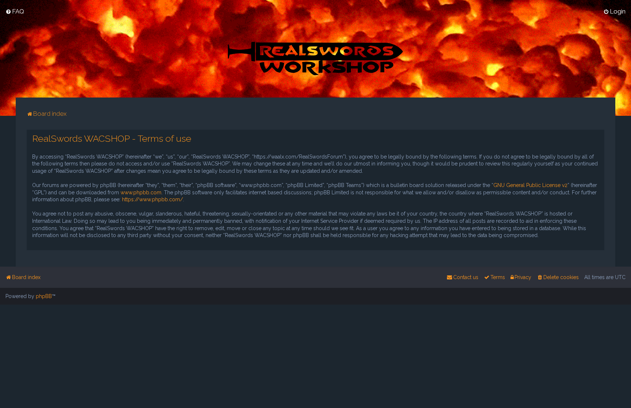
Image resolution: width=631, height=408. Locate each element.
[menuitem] (14, 11)
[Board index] (315, 58)
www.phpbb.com (141, 192)
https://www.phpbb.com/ (152, 199)
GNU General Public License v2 (530, 185)
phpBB (44, 296)
